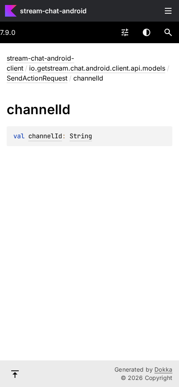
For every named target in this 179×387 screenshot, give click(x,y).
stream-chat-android (53, 11)
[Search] (168, 32)
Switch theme (146, 32)
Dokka (163, 369)
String (81, 136)
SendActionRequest (37, 78)
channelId (45, 136)
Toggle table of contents (168, 11)
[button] (168, 32)
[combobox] (125, 32)
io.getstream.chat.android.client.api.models (97, 68)
